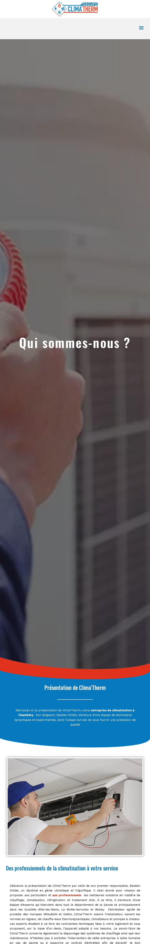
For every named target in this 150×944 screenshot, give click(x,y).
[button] (141, 27)
